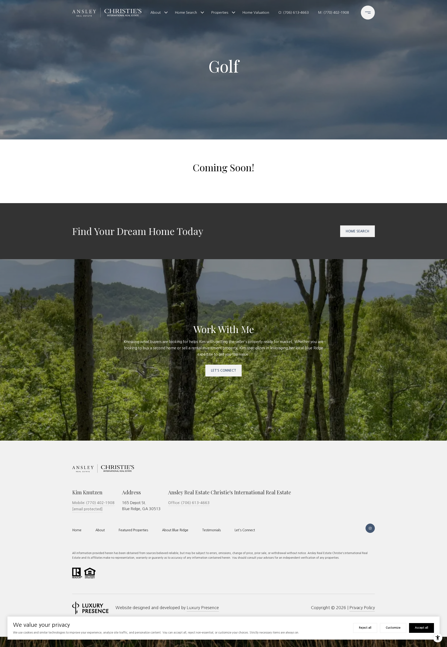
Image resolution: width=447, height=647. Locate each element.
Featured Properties (133, 530)
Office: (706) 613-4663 (189, 503)
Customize (393, 627)
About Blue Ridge (175, 530)
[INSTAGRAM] (370, 528)
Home (76, 530)
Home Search (186, 12)
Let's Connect (245, 530)
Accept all (421, 627)
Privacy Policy (362, 608)
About (155, 12)
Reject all (365, 627)
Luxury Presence (203, 608)
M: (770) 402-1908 (333, 12)
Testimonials (211, 530)
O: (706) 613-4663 (293, 12)
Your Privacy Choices (223, 641)
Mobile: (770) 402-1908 (93, 503)
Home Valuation (255, 12)
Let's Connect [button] (223, 370)
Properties (219, 12)
